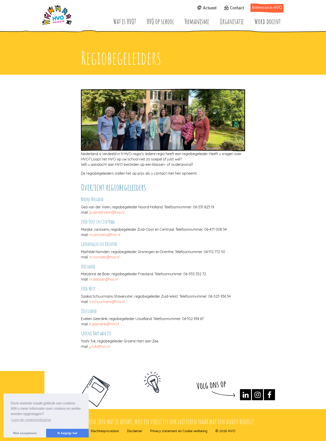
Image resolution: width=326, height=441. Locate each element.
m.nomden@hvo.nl (104, 257)
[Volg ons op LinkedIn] (245, 396)
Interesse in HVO (267, 7)
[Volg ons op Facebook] (269, 396)
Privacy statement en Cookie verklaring (178, 431)
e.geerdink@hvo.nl (104, 324)
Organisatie (232, 21)
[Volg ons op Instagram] (257, 396)
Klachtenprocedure (105, 431)
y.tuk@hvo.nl (99, 346)
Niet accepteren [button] (25, 433)
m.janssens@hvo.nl (104, 234)
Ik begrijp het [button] (67, 433)
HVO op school (160, 21)
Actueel (209, 8)
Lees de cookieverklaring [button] (31, 420)
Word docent (268, 21)
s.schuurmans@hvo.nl (107, 301)
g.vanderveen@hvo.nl (106, 212)
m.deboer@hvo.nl (103, 279)
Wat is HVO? (124, 21)
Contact (237, 8)
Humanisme (197, 21)
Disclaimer (134, 431)
